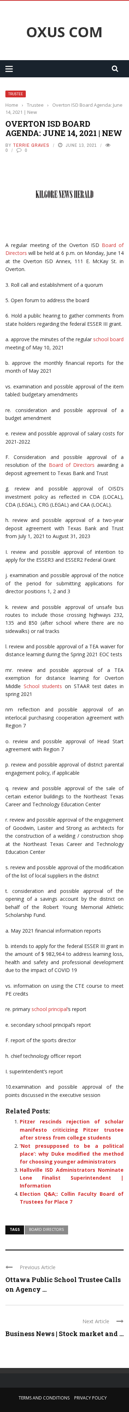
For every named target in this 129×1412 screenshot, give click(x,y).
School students (43, 686)
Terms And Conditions (44, 1398)
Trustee (15, 94)
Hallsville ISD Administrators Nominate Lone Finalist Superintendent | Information (72, 1177)
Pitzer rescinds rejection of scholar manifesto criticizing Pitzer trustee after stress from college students (72, 1129)
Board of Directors (72, 464)
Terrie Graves (31, 145)
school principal (49, 1009)
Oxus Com (64, 32)
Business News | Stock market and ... (64, 1333)
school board (108, 339)
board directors (46, 1229)
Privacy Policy (90, 1398)
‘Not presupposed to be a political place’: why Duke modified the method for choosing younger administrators (72, 1153)
